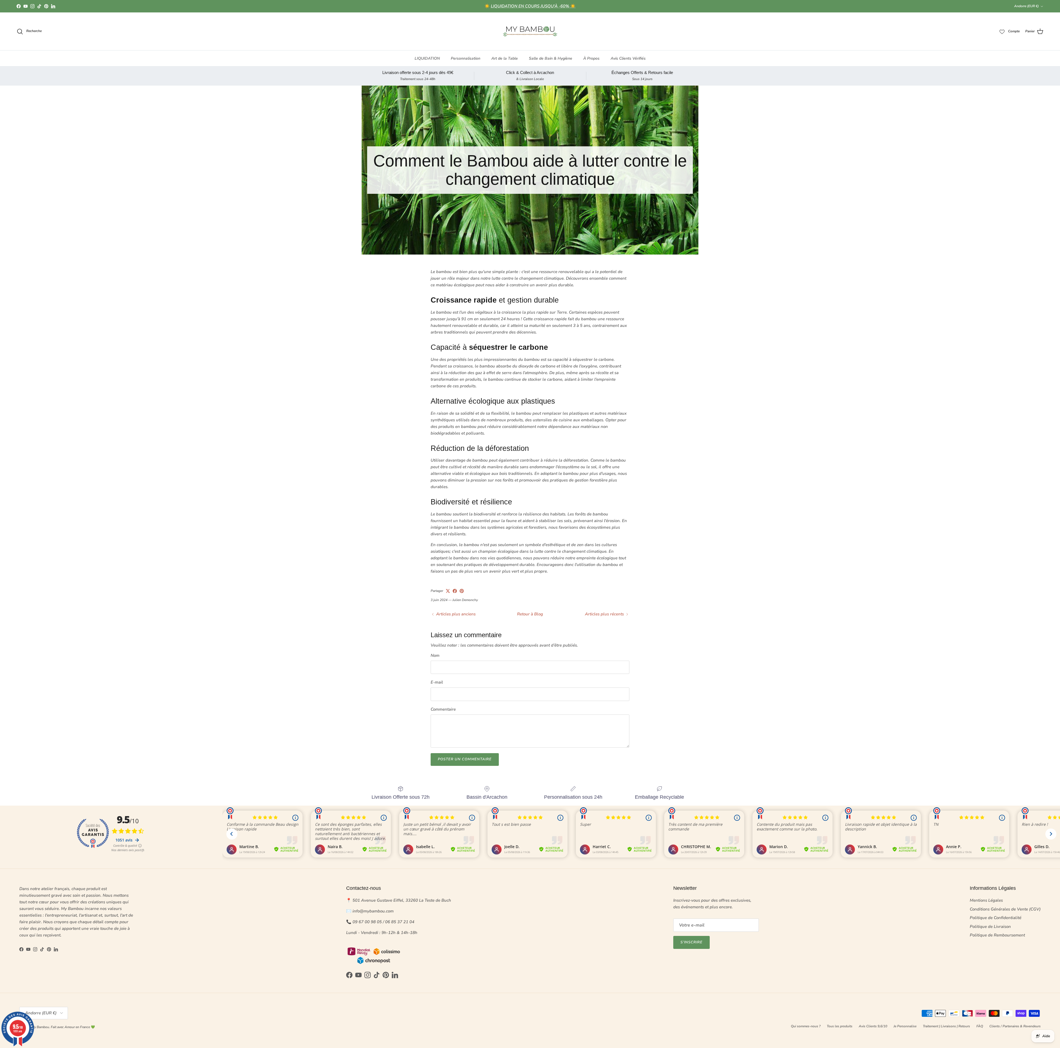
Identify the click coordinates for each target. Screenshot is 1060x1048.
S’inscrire (691, 942)
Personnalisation (465, 58)
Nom (435, 655)
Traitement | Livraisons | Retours (946, 1026)
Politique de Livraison (990, 926)
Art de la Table (504, 58)
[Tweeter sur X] (448, 591)
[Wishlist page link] (1002, 31)
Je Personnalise (905, 1026)
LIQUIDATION (427, 58)
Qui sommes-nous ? (805, 1026)
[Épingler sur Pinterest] (462, 591)
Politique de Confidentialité (995, 917)
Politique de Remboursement (997, 935)
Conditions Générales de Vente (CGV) (1005, 909)
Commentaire (443, 709)
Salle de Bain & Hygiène (550, 58)
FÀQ (979, 1026)
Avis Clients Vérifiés (628, 58)
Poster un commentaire (465, 759)
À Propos (591, 58)
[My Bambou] (530, 31)
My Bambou (40, 1027)
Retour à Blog (530, 614)
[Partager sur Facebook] (455, 591)
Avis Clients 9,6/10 (873, 1026)
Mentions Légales (986, 900)
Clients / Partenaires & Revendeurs (1015, 1026)
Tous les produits (839, 1026)
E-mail (437, 682)
